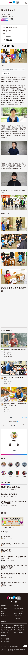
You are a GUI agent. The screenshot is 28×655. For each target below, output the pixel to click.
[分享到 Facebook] (5, 46)
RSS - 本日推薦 (5, 641)
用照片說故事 (4, 632)
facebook (11, 602)
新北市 (10, 27)
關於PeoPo (4, 608)
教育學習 (8, 30)
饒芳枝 (4, 585)
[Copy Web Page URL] (13, 46)
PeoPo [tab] (11, 417)
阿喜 (3, 476)
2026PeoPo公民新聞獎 (7, 527)
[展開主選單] (2, 2)
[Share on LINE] (10, 46)
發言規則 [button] (24, 417)
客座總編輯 (17, 618)
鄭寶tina (10, 476)
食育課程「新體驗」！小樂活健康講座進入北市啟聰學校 (15, 404)
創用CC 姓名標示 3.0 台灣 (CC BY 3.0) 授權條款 (9, 40)
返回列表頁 (14, 425)
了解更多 (14, 450)
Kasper (5, 577)
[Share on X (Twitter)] (8, 46)
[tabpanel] (14, 422)
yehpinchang (10, 467)
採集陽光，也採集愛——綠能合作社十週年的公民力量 (13, 557)
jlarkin (3, 467)
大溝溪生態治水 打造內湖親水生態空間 (13, 543)
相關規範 (3, 611)
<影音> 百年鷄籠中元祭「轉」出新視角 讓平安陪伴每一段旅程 (14, 566)
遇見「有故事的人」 (19, 632)
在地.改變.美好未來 (19, 630)
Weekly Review (5, 616)
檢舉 (12, 19)
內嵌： (4, 65)
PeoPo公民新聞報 (18, 608)
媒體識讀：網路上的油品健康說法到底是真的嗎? (13, 583)
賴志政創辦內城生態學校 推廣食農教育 (15, 350)
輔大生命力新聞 (7, 353)
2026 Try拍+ (4, 625)
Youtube (16, 602)
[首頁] (14, 3)
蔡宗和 (4, 568)
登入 (18, 422)
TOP (25, 646)
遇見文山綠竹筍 (6, 550)
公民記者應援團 (18, 613)
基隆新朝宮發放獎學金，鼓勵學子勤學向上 (13, 574)
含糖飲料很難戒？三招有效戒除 (13, 377)
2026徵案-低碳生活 (19, 625)
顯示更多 (8, 36)
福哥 (4, 551)
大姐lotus (17, 467)
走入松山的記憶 (6, 536)
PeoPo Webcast (18, 611)
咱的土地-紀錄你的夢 (6, 630)
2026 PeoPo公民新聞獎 (7, 627)
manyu (24, 476)
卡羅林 (4, 538)
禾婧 (4, 545)
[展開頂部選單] (25, 2)
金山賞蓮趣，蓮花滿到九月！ (10, 494)
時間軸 (2, 613)
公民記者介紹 (17, 616)
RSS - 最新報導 (5, 639)
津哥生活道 (6, 560)
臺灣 (7, 27)
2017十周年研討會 (19, 627)
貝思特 (17, 476)
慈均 (24, 467)
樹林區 (15, 27)
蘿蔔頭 (5, 379)
